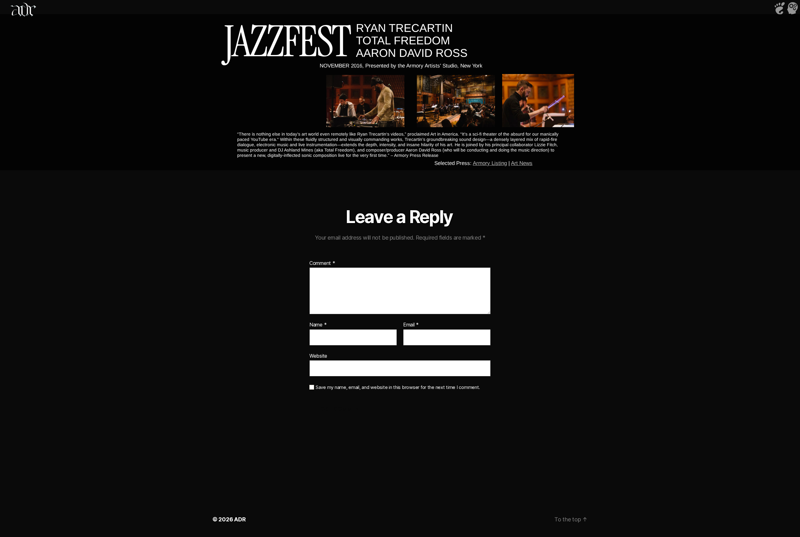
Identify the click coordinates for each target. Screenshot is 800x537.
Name (318, 325)
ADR (240, 519)
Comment (322, 263)
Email (411, 325)
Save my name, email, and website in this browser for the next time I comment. (398, 387)
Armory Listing (490, 163)
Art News (521, 163)
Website (318, 356)
